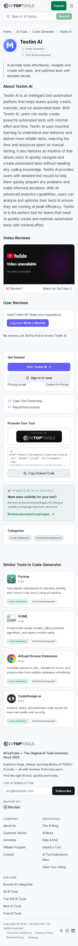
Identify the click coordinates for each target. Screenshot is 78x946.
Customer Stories (15, 833)
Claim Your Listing (54, 867)
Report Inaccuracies (26, 407)
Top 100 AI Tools (14, 899)
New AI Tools (12, 906)
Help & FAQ (50, 840)
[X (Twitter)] (61, 930)
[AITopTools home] (19, 5)
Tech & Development (38, 55)
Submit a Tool (51, 847)
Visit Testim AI (37, 367)
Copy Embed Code (41, 473)
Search (64, 16)
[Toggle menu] (71, 5)
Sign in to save (41, 378)
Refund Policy (15, 937)
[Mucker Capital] (11, 807)
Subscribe (63, 791)
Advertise (9, 840)
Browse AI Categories (18, 884)
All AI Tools (10, 891)
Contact (8, 854)
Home (7, 31)
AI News (47, 833)
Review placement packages (29, 514)
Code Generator (43, 31)
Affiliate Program (14, 847)
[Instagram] (67, 930)
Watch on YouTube (56, 288)
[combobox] (32, 16)
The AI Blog (50, 825)
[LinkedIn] (73, 930)
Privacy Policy (44, 932)
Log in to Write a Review (27, 323)
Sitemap (33, 937)
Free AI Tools (12, 913)
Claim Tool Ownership (27, 401)
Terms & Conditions (19, 932)
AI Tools (21, 31)
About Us (9, 825)
